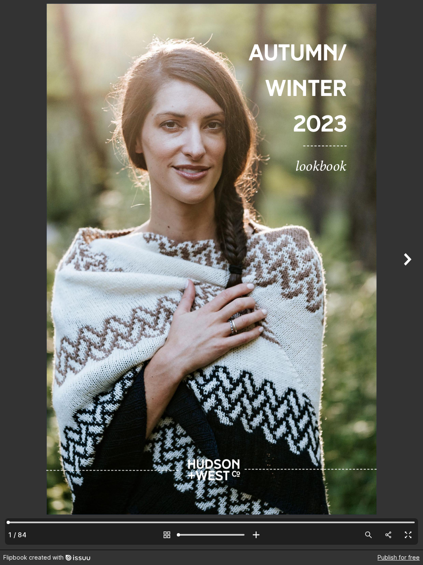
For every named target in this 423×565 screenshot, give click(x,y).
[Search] (368, 535)
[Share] (388, 535)
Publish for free (399, 557)
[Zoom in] (256, 535)
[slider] (211, 535)
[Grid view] (167, 535)
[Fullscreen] (408, 535)
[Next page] (406, 275)
